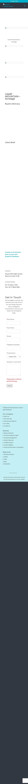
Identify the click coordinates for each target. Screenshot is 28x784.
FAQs (5, 459)
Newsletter (7, 464)
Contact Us (7, 426)
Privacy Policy (13, 472)
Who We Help (8, 418)
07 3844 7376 (14, 1)
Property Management (10, 437)
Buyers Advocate (8, 433)
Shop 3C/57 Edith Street (13, 274)
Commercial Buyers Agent (11, 435)
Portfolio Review (8, 442)
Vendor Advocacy (9, 440)
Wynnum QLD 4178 (12, 276)
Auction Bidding (8, 445)
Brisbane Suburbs (9, 454)
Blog (5, 461)
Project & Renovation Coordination (14, 447)
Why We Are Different (10, 421)
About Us (6, 416)
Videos (6, 456)
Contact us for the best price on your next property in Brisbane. (13, 254)
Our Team (6, 423)
